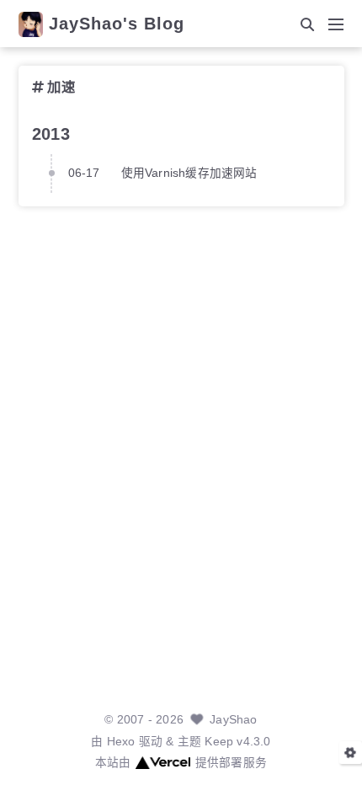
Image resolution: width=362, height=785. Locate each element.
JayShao (233, 719)
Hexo (121, 741)
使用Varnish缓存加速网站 (189, 173)
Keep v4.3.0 (237, 741)
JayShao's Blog (116, 24)
